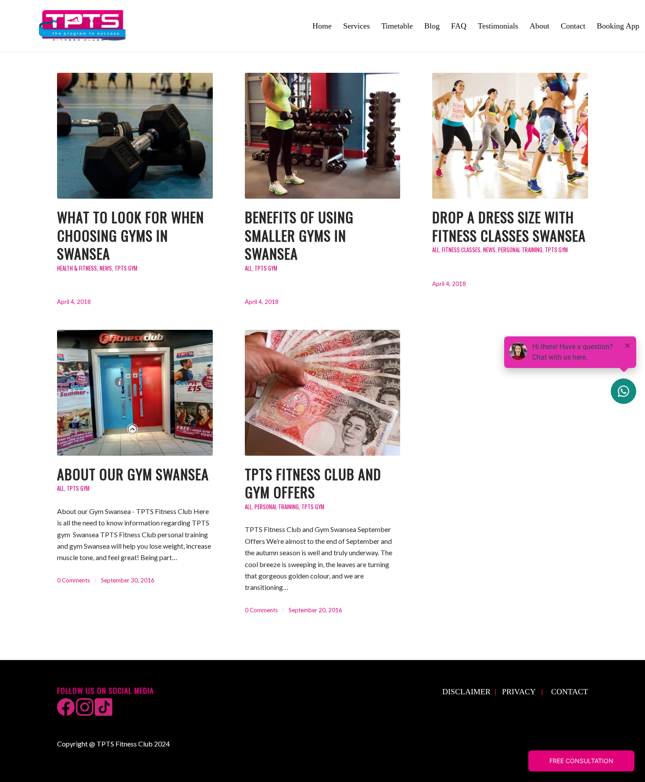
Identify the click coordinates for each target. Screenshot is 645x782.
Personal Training (520, 250)
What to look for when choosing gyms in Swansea (130, 235)
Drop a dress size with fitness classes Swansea (509, 226)
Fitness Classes (461, 250)
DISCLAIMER (466, 691)
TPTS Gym (126, 268)
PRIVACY (519, 691)
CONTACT (569, 691)
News (106, 268)
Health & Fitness (77, 268)
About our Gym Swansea (133, 474)
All (248, 268)
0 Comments (73, 580)
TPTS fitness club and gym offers (313, 483)
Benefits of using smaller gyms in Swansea (299, 235)
